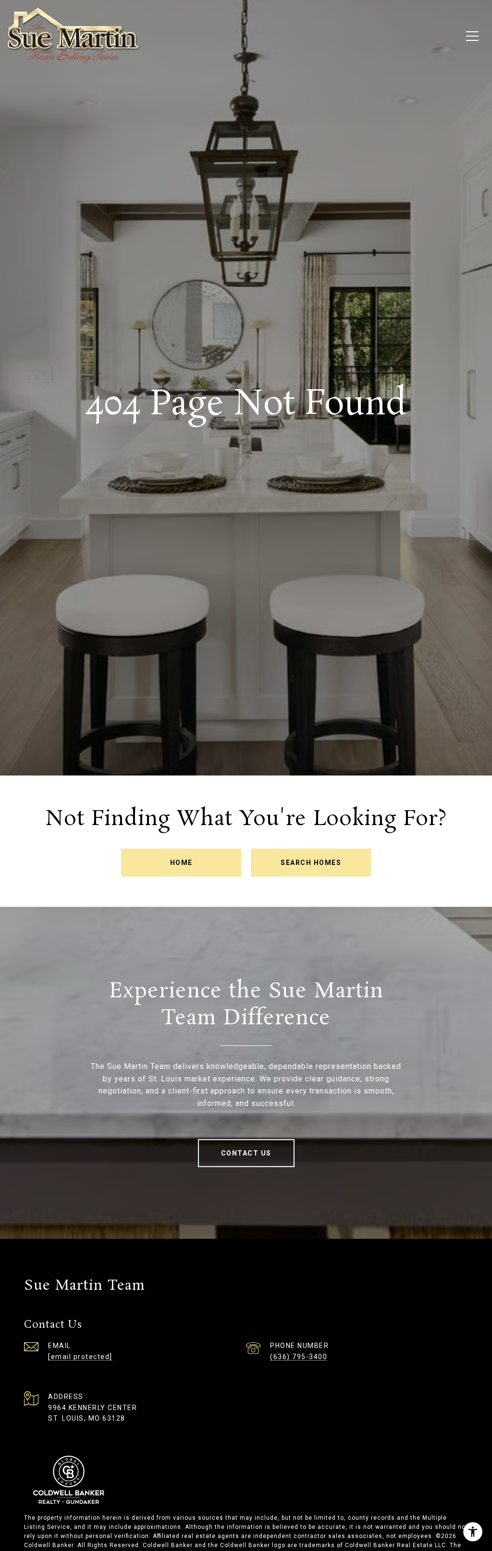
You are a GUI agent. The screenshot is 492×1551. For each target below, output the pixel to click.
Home (181, 862)
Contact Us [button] (246, 1153)
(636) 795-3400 (298, 1356)
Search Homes (311, 862)
